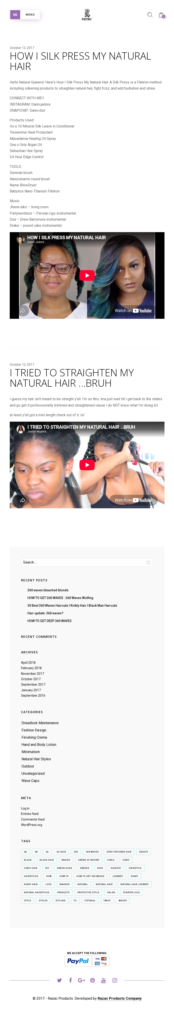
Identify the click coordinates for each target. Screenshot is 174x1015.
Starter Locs (131, 892)
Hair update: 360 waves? (45, 613)
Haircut (116, 868)
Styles (43, 900)
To (75, 900)
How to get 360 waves (90, 876)
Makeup (65, 884)
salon (111, 892)
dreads (84, 868)
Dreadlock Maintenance (40, 723)
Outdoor (28, 766)
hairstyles (31, 876)
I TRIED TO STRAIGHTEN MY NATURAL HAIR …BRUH (72, 378)
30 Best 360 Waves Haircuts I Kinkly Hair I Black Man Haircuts (72, 605)
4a (25, 852)
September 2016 (33, 695)
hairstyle (135, 868)
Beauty (143, 852)
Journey (117, 876)
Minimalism (31, 752)
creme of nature (88, 860)
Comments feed (33, 819)
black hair (47, 860)
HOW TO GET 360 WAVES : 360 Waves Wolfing (60, 598)
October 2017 (31, 679)
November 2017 (32, 673)
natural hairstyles (36, 892)
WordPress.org (31, 825)
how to (64, 876)
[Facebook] (70, 981)
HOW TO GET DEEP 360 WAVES (49, 621)
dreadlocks (64, 868)
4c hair (61, 852)
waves (123, 900)
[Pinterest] (92, 981)
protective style (88, 892)
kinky (134, 876)
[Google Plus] (81, 981)
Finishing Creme (34, 737)
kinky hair (31, 884)
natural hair (104, 884)
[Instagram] (115, 981)
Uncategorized (33, 773)
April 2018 (28, 662)
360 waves (92, 852)
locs (49, 884)
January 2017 (31, 690)
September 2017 (33, 684)
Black (28, 860)
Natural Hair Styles (36, 759)
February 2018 (31, 668)
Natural (82, 884)
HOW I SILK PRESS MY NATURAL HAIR (80, 61)
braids (66, 860)
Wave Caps (30, 781)
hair (100, 868)
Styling (61, 900)
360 (76, 852)
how (49, 876)
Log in (25, 808)
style (27, 900)
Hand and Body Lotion (39, 744)
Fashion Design (34, 730)
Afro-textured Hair (119, 852)
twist (107, 900)
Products (63, 892)
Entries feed (30, 814)
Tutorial (90, 900)
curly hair (30, 868)
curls (111, 860)
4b (36, 852)
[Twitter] (59, 981)
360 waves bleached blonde (47, 590)
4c (47, 852)
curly (126, 860)
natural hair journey (135, 884)
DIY (47, 868)
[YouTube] (104, 981)
